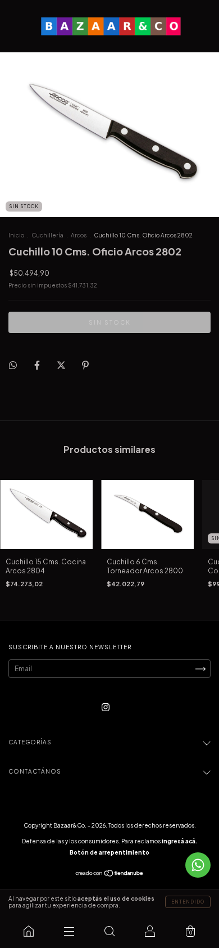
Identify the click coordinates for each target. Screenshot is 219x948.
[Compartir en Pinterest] (85, 365)
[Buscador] (109, 931)
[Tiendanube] (110, 874)
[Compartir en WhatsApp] (12, 365)
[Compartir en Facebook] (38, 365)
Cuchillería (47, 235)
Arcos (78, 235)
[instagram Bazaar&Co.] (105, 707)
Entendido (187, 902)
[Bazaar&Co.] (28, 931)
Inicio (16, 235)
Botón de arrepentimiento (109, 852)
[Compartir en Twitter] (62, 365)
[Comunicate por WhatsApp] (198, 865)
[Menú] (69, 931)
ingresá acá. (179, 841)
